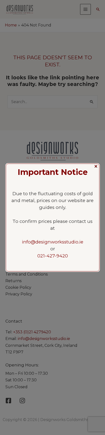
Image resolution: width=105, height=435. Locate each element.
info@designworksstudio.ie (52, 242)
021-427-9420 (52, 256)
